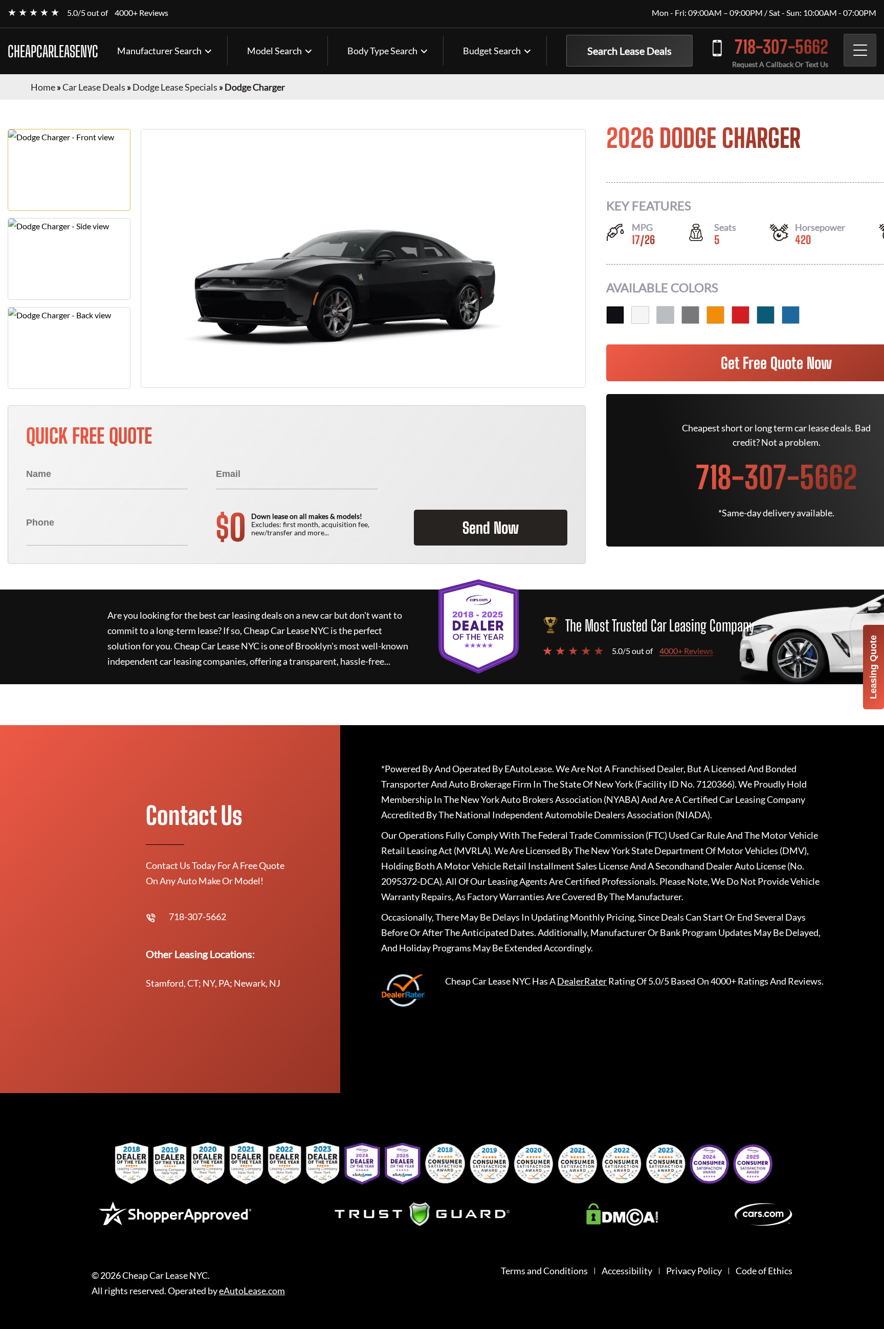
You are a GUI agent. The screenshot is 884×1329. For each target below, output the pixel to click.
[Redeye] (740, 315)
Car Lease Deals (93, 87)
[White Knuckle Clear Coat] (640, 315)
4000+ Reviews (141, 12)
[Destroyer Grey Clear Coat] (690, 315)
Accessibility (627, 1271)
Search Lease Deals (629, 51)
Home (43, 87)
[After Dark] (765, 315)
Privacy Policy (694, 1271)
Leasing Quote (873, 667)
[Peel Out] (715, 315)
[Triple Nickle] (665, 315)
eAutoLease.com (252, 1291)
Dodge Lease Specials (174, 87)
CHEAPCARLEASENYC (53, 51)
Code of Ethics (764, 1271)
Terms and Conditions (544, 1271)
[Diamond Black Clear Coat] (615, 315)
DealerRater (582, 981)
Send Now (490, 527)
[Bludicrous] (790, 315)
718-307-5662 (781, 46)
